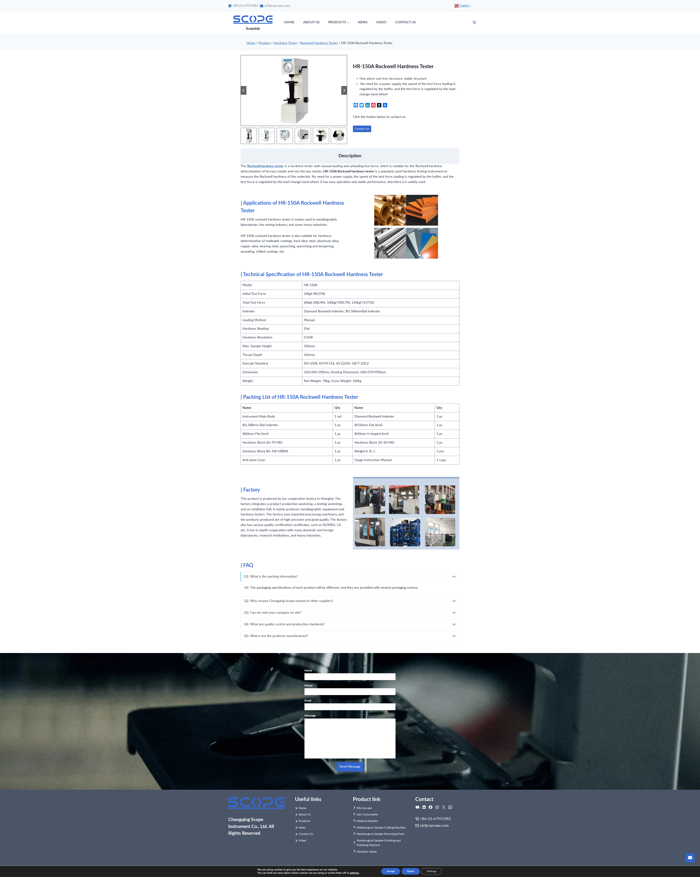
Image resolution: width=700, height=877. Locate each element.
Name (309, 670)
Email (308, 700)
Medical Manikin (367, 821)
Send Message (350, 766)
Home (250, 43)
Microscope (364, 808)
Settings (431, 871)
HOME (289, 22)
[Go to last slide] (243, 90)
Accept (391, 871)
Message (311, 715)
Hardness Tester (285, 43)
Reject (410, 871)
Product (264, 43)
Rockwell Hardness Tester (319, 43)
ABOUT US (311, 22)
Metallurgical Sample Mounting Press (380, 834)
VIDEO (381, 22)
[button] (249, 136)
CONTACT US (405, 22)
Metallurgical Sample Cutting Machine (381, 827)
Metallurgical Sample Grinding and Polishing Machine (379, 843)
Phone (308, 685)
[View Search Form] (474, 22)
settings (354, 873)
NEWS (363, 22)
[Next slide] (344, 90)
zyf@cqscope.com (434, 825)
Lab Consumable (367, 814)
